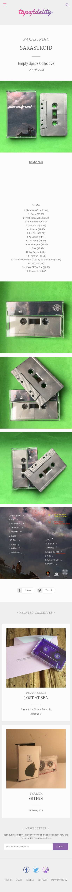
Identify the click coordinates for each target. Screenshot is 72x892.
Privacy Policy (59, 880)
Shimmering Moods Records (36, 709)
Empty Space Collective (36, 63)
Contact (42, 880)
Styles (19, 880)
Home (8, 880)
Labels (30, 880)
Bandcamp (36, 162)
